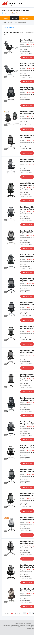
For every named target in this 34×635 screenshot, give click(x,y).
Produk (15, 18)
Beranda (5, 18)
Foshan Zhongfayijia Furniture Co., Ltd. (15, 10)
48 (19, 613)
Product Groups (9, 28)
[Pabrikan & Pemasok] (13, 3)
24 (12, 613)
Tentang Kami (24, 18)
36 (15, 613)
